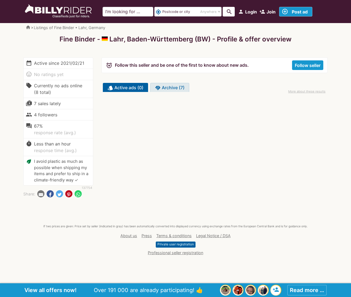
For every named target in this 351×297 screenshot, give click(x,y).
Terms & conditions (174, 235)
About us (128, 235)
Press (146, 235)
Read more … (307, 290)
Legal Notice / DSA (213, 235)
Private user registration (175, 244)
